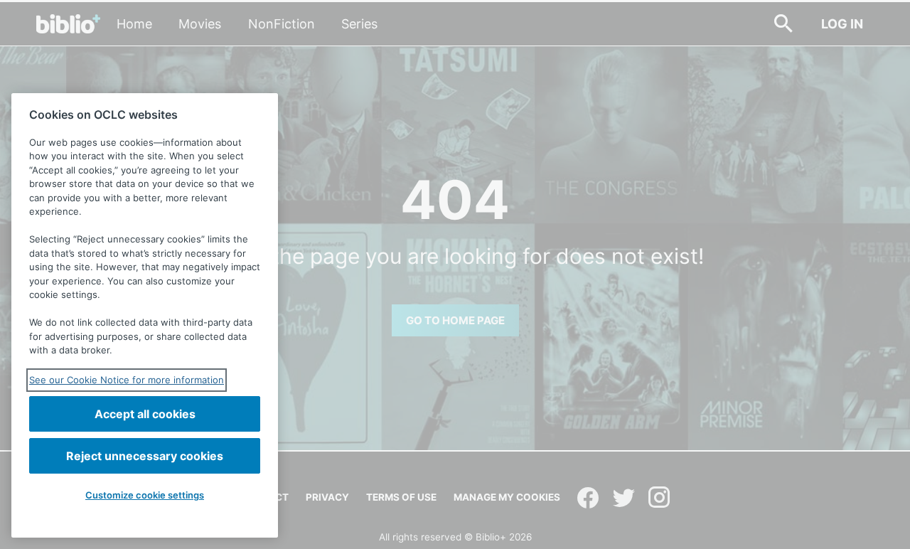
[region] (144, 315)
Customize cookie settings (144, 495)
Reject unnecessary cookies (144, 456)
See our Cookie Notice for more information (126, 379)
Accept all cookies (145, 414)
